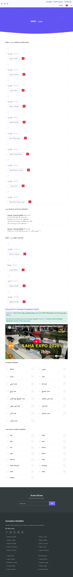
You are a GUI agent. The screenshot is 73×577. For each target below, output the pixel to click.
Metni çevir (26, 215)
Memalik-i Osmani (12, 562)
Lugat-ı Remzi (14, 270)
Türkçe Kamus (43, 559)
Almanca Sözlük (11, 537)
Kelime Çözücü (58, 1)
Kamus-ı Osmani (14, 106)
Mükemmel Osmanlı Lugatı (16, 202)
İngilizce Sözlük (14, 122)
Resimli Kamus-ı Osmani (16, 170)
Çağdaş (49, 1)
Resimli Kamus (43, 556)
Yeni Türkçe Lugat (14, 138)
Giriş (61, 5)
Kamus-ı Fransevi (14, 254)
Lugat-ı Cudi (13, 186)
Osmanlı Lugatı (11, 566)
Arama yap (68, 1)
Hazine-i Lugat (11, 540)
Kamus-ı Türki (14, 58)
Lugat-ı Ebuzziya (44, 550)
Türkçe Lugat (43, 566)
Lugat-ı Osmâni (11, 569)
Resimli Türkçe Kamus (15, 154)
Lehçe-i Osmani (14, 74)
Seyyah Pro (9, 313)
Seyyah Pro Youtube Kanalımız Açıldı (22, 309)
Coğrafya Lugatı (43, 562)
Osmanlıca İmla (43, 569)
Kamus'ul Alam (43, 540)
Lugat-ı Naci (13, 90)
